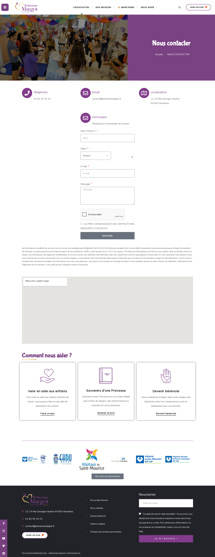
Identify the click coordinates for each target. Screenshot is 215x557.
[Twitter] (3, 545)
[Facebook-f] (3, 523)
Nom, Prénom (87, 131)
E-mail (84, 166)
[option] (35, 459)
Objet (83, 148)
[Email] (85, 93)
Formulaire (99, 117)
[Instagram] (3, 530)
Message (85, 184)
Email (96, 92)
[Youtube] (3, 538)
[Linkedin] (3, 553)
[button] (198, 7)
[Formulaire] (85, 118)
